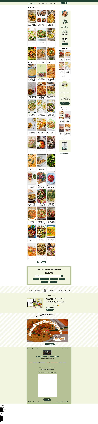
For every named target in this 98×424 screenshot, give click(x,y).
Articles (47, 3)
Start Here (55, 3)
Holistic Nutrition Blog (54, 362)
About (51, 3)
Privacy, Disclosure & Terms (41, 362)
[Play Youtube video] (47, 330)
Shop (40, 3)
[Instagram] (62, 3)
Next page (43, 262)
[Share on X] (0, 413)
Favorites (60, 362)
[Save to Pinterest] (1, 417)
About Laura (30, 362)
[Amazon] (53, 356)
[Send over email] (0, 423)
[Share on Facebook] (0, 407)
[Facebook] (64, 3)
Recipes (43, 3)
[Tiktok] (48, 356)
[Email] (58, 356)
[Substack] (55, 356)
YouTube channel (49, 344)
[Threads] (46, 356)
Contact (34, 362)
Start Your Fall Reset (65, 103)
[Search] (62, 276)
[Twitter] (51, 356)
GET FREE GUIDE (50, 309)
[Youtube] (39, 356)
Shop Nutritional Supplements (65, 138)
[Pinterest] (66, 3)
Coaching (48, 362)
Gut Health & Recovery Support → (64, 153)
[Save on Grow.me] (1, 411)
